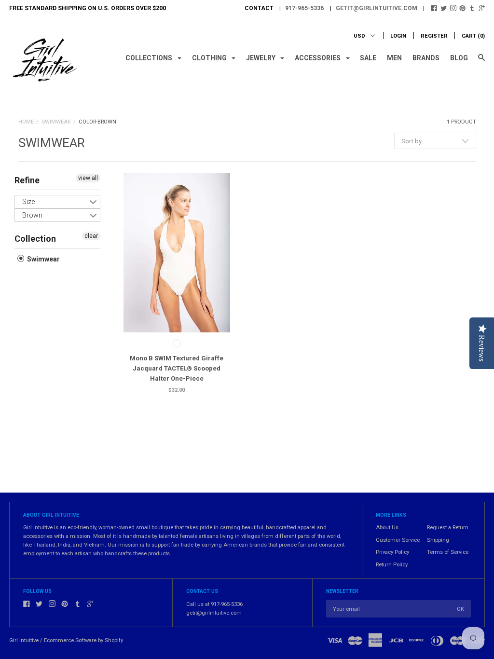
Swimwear (55, 122)
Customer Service (398, 540)
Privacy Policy (392, 552)
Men (394, 58)
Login (398, 36)
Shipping (438, 540)
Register (434, 36)
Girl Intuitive (24, 640)
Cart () (473, 36)
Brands (425, 58)
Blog (459, 58)
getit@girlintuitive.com (376, 8)
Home (26, 122)
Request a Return (447, 527)
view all (88, 178)
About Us (387, 527)
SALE (368, 58)
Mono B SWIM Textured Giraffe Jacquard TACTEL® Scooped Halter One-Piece (176, 368)
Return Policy (392, 565)
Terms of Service (447, 552)
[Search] (481, 62)
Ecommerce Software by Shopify (83, 640)
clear (91, 236)
